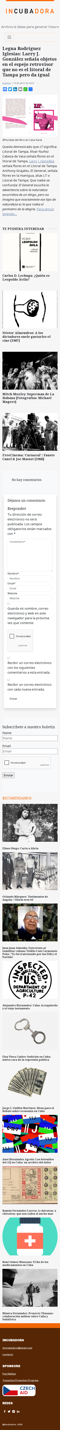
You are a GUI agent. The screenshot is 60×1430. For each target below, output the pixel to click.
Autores (6, 83)
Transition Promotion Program (20, 1380)
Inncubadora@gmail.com (17, 1348)
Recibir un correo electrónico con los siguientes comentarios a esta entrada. (30, 668)
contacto (7, 1354)
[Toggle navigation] (9, 37)
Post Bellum (9, 1373)
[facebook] (4, 1411)
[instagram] (13, 1411)
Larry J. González (41, 161)
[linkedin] (18, 1411)
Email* (12, 583)
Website (12, 593)
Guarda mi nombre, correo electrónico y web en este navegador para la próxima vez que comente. (28, 615)
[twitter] (9, 1411)
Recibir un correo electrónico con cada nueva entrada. (30, 686)
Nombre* (13, 573)
